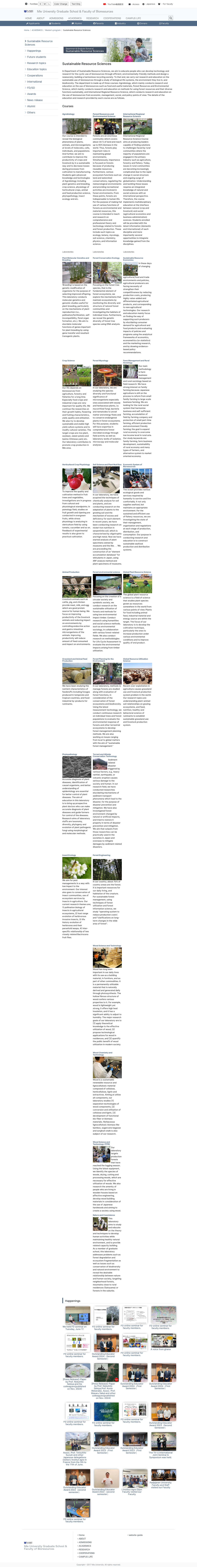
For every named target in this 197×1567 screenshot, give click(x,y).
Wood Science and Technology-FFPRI (101, 1143)
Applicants (34, 23)
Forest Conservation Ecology (106, 258)
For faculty (168, 4)
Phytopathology (69, 754)
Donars (143, 23)
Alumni (78, 23)
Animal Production (70, 572)
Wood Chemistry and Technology (102, 1053)
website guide (136, 1535)
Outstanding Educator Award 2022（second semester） (74, 1490)
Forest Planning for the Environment (103, 660)
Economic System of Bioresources (132, 465)
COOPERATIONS (112, 18)
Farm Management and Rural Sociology (136, 361)
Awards (31, 94)
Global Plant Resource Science (137, 572)
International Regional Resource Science (134, 115)
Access (136, 4)
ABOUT (40, 18)
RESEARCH (92, 18)
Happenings (33, 51)
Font (34, 4)
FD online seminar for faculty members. (103, 1327)
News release (34, 100)
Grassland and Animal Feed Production (74, 660)
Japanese (150, 4)
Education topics (36, 69)
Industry (121, 23)
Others (30, 112)
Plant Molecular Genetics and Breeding (75, 259)
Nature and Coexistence (104, 1215)
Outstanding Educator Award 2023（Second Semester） (160, 1425)
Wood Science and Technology (107, 945)
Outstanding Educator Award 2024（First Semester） (131, 1386)
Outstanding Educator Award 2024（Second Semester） (103, 1356)
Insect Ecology (69, 855)
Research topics (36, 63)
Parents (100, 23)
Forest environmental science (106, 572)
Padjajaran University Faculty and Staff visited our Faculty (161, 1485)
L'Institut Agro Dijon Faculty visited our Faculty (132, 1492)
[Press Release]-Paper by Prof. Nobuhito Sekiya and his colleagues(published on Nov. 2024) (74, 1384)
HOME (28, 18)
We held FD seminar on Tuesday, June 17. (75, 1327)
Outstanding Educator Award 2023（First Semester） (103, 1450)
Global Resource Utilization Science (135, 660)
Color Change (60, 4)
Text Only (76, 4)
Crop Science (68, 360)
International (34, 81)
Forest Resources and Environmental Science (104, 115)
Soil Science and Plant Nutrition (107, 464)
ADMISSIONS (56, 18)
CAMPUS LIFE (133, 18)
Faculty (165, 23)
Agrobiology (68, 114)
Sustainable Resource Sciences (39, 43)
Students (55, 23)
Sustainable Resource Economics (133, 259)
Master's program (53, 30)
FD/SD (30, 88)
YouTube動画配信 (115, 4)
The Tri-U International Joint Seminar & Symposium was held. (160, 1455)
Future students (36, 57)
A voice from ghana (161, 1349)
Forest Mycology (100, 360)
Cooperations (34, 75)
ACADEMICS (75, 18)
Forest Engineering (101, 855)
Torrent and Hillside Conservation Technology (105, 755)
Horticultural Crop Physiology (76, 464)
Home (26, 30)
